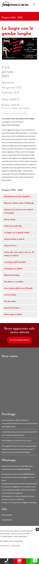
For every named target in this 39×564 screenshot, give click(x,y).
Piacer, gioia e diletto (13, 314)
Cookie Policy (15, 546)
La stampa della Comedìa (15, 262)
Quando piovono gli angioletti (16, 196)
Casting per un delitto (13, 269)
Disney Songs (9, 219)
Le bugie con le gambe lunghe (17, 233)
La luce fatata (10, 295)
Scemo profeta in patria (14, 239)
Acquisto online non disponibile (15, 113)
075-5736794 (7, 515)
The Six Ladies (10, 301)
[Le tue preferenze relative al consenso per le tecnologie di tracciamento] (35, 560)
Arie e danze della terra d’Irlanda (18, 288)
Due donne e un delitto (13, 282)
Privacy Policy (5, 546)
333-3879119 (7, 520)
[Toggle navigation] (34, 4)
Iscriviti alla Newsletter (19, 340)
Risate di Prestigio (12, 275)
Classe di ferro (10, 246)
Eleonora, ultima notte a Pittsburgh (19, 203)
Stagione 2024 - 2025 (12, 18)
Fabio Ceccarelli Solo (13, 226)
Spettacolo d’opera (12, 308)
